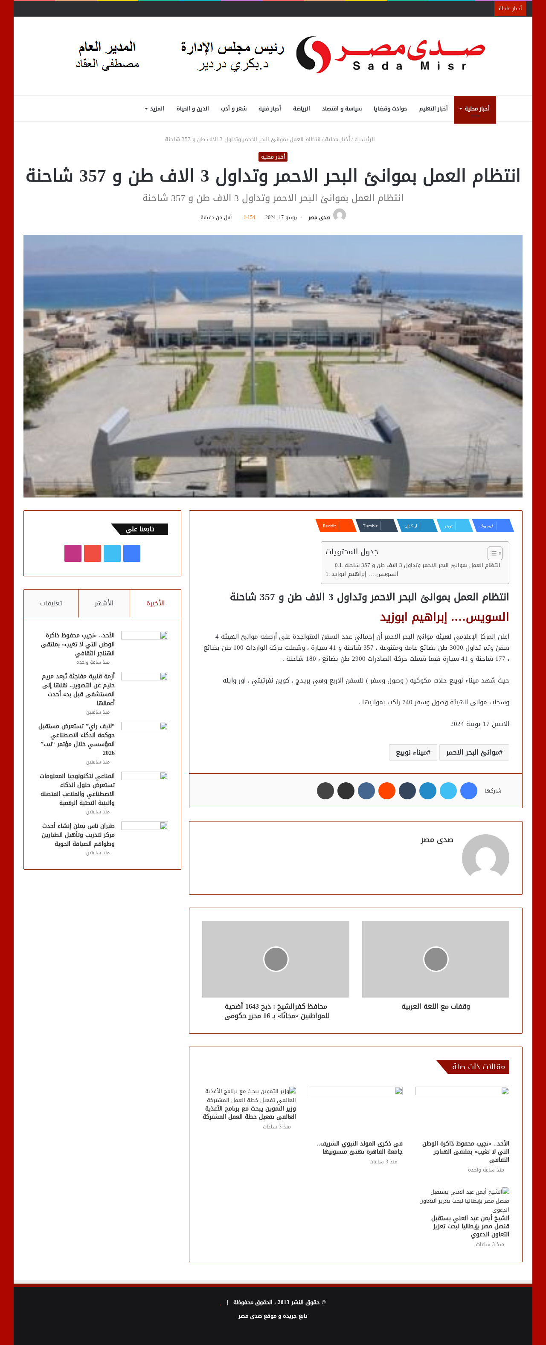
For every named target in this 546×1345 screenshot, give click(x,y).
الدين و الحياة (193, 108)
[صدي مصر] (273, 56)
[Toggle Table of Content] (490, 553)
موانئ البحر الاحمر (472, 752)
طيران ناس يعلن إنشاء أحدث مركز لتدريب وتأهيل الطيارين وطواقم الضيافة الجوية (78, 835)
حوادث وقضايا (390, 108)
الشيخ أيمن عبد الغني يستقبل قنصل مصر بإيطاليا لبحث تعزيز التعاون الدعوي (470, 1226)
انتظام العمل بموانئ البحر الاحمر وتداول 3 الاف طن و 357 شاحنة (422, 565)
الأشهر (104, 603)
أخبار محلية (477, 108)
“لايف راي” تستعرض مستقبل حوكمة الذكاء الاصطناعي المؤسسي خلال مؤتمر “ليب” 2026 (76, 739)
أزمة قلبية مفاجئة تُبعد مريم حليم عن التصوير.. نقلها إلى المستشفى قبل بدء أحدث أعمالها (78, 690)
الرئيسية (365, 139)
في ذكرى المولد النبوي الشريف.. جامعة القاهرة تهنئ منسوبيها (360, 1147)
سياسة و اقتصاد (342, 108)
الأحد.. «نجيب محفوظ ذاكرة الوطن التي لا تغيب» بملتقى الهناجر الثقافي (465, 1152)
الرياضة (301, 108)
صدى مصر (319, 217)
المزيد (157, 108)
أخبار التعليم (433, 108)
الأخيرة (155, 603)
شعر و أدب (234, 108)
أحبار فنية (269, 108)
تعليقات (51, 603)
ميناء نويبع (411, 752)
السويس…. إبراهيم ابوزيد (364, 574)
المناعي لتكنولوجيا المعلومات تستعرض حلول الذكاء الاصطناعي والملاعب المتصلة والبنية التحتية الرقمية (77, 789)
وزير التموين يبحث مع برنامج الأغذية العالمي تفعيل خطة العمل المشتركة (249, 1112)
